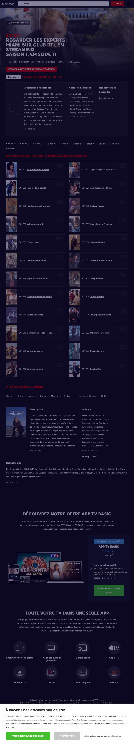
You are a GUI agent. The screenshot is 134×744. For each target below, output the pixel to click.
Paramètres (67, 736)
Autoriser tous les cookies (28, 736)
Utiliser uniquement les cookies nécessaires (102, 736)
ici (16, 727)
